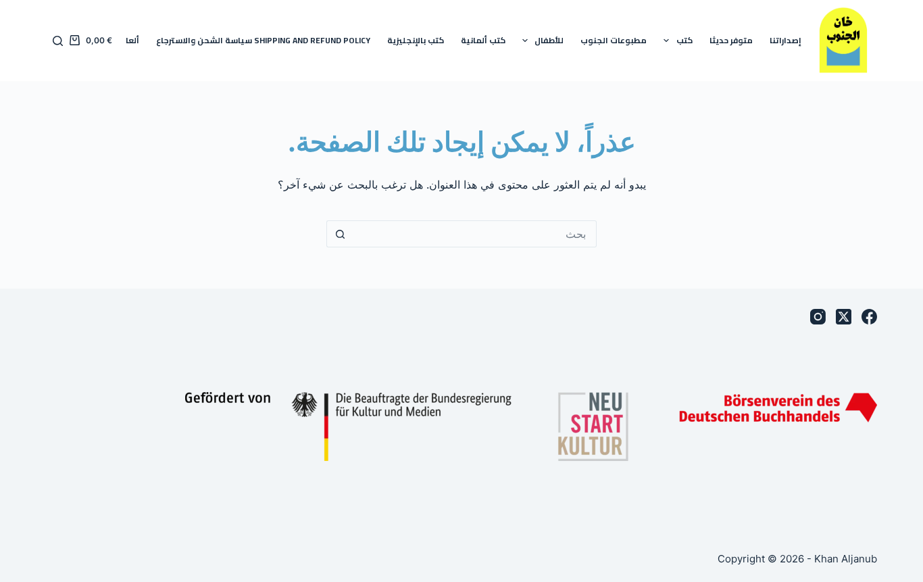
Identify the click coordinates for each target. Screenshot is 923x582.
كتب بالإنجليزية (415, 40)
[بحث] (58, 41)
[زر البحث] (339, 233)
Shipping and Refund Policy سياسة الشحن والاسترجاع (263, 40)
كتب (684, 40)
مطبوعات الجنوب (613, 40)
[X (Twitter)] (843, 316)
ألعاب (128, 40)
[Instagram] (818, 316)
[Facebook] (869, 316)
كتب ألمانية (483, 40)
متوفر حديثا (731, 40)
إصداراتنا (785, 40)
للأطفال (549, 40)
